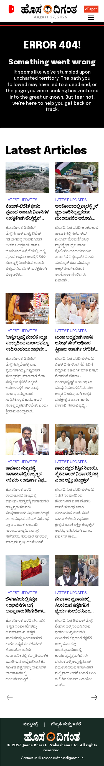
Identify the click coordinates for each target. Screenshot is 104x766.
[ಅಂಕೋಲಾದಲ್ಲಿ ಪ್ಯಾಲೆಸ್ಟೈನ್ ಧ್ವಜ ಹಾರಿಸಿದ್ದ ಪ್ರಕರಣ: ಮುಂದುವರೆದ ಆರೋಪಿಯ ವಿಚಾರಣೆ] (77, 177)
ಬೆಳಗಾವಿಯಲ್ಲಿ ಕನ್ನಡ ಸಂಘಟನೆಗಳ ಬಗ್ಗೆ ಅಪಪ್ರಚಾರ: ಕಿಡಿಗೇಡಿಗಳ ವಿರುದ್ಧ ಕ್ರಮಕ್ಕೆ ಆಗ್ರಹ (24, 606)
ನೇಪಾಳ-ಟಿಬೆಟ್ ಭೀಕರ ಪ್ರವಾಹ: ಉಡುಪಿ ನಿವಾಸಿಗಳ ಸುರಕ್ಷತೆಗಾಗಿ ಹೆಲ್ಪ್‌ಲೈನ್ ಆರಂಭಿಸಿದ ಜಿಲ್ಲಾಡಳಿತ (27, 213)
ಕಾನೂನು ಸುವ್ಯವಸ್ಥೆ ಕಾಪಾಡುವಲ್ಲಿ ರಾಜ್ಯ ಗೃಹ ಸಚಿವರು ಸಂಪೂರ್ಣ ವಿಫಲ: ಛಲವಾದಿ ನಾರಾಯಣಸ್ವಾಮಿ (27, 475)
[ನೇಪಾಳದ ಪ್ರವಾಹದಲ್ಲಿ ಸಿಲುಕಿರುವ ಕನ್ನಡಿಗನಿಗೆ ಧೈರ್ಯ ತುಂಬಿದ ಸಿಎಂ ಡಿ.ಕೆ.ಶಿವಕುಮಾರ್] (77, 570)
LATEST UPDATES (21, 200)
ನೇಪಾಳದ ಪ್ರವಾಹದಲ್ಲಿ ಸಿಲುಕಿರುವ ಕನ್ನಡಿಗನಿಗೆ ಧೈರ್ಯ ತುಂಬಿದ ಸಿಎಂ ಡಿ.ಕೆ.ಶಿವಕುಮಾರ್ (72, 606)
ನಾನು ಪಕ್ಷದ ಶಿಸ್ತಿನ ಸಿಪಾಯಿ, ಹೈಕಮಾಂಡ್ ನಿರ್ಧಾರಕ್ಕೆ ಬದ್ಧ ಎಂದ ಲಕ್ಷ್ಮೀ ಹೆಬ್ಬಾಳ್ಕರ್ (76, 475)
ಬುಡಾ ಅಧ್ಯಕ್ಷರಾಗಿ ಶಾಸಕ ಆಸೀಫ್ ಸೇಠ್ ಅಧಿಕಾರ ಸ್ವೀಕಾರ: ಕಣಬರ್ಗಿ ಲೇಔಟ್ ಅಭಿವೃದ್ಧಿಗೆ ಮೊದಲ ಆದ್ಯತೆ (75, 344)
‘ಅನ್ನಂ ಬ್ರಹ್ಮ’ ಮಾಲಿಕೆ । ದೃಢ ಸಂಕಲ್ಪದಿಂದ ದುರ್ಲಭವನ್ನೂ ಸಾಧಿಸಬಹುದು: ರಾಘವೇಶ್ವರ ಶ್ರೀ (27, 344)
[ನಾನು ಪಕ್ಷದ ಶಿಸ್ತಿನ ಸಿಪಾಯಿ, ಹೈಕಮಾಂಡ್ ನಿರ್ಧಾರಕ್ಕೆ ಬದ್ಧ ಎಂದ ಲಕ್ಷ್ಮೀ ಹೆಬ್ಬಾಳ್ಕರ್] (77, 439)
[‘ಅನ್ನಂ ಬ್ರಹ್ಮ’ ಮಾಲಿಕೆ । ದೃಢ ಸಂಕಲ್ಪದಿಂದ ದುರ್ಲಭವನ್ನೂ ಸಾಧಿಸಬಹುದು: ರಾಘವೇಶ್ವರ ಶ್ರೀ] (27, 308)
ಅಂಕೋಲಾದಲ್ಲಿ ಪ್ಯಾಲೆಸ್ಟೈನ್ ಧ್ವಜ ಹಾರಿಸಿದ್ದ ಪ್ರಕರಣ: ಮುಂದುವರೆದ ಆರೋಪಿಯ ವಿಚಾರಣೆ (76, 213)
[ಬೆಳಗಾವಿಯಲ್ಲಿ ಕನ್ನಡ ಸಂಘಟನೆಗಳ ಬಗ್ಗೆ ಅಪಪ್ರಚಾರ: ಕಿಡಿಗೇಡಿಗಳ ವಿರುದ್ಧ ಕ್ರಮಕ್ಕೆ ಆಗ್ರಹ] (27, 570)
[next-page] (94, 697)
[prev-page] (10, 697)
